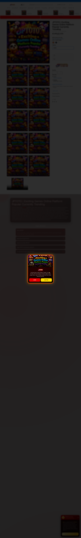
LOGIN (34, 279)
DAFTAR (46, 279)
